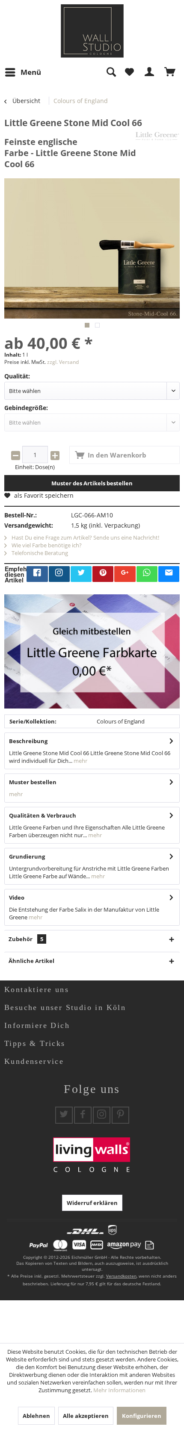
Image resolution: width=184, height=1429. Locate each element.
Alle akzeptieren (86, 1416)
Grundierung (27, 856)
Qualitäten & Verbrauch (42, 815)
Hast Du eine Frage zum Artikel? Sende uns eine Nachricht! (84, 537)
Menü (31, 72)
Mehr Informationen (119, 1390)
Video (16, 897)
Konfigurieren (141, 1416)
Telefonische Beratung (39, 553)
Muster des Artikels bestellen (92, 483)
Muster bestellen (32, 782)
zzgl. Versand (63, 362)
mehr (79, 761)
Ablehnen (36, 1416)
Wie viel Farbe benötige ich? (46, 545)
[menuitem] (22, 72)
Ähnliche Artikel (31, 961)
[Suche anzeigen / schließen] (110, 72)
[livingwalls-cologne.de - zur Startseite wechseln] (92, 31)
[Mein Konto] (149, 72)
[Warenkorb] (170, 72)
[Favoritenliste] (129, 72)
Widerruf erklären (92, 1203)
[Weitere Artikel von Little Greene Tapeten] (157, 136)
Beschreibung (28, 741)
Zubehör (26, 939)
